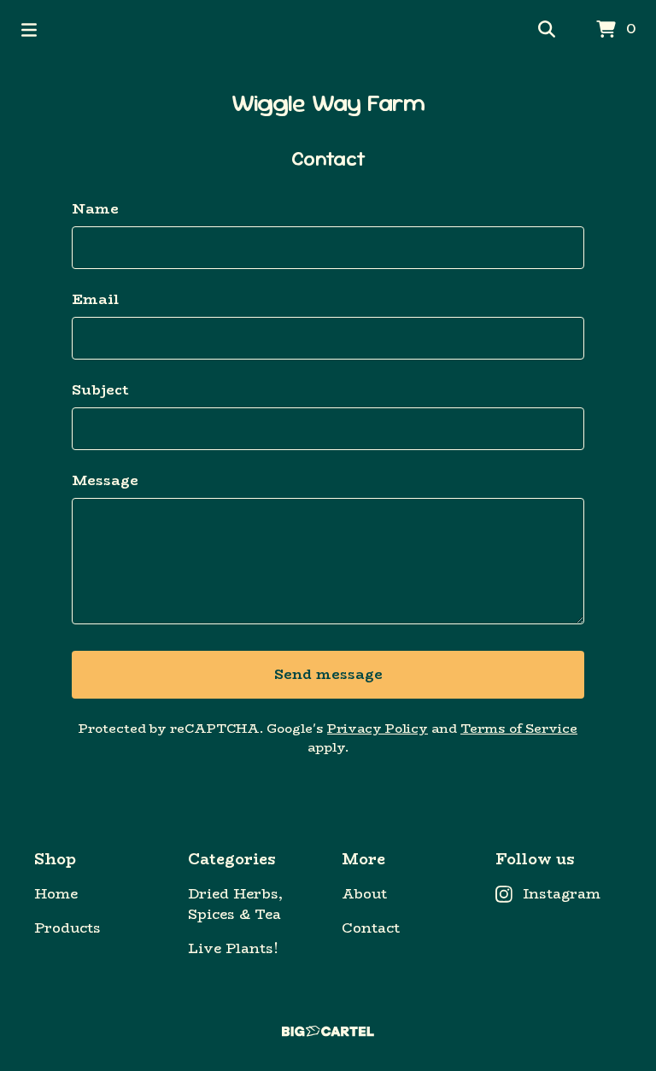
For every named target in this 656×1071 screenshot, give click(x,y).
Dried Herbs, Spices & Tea (235, 904)
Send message (328, 674)
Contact (371, 928)
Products (67, 928)
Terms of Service (518, 728)
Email (95, 300)
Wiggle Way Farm (328, 102)
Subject (100, 390)
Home (56, 894)
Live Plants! (233, 949)
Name (95, 209)
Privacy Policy (377, 728)
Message (105, 481)
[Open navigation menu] (29, 30)
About (364, 894)
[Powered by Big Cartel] (328, 1031)
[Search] (546, 30)
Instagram (561, 894)
